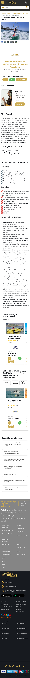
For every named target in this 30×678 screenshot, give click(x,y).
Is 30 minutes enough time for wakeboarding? (14, 488)
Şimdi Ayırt (21, 79)
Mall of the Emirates (22, 535)
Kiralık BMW (3, 636)
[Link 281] (9, 574)
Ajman (3, 558)
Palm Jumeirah (6, 554)
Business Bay (20, 529)
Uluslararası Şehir (22, 554)
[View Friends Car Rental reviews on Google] (15, 616)
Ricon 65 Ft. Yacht (14, 401)
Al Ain (3, 561)
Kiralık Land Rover (5, 633)
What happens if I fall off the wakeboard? (13, 467)
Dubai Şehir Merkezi (22, 548)
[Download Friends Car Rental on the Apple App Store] (6, 595)
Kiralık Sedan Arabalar (20, 631)
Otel (6, 383)
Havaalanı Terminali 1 (7, 530)
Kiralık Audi (3, 631)
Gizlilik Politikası (19, 606)
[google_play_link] (19, 595)
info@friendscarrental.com (10, 586)
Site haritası (18, 609)
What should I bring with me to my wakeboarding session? (14, 459)
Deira (18, 544)
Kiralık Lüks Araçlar (20, 621)
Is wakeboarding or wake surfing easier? (14, 481)
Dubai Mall (20, 532)
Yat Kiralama (15, 382)
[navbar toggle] (2, 2)
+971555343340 (8, 582)
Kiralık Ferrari (3, 623)
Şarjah (3, 568)
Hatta (3, 564)
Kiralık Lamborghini (5, 628)
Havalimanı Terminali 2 (5, 540)
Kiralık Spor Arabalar (20, 623)
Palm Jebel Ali (6, 551)
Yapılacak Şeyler (23, 382)
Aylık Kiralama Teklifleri (21, 604)
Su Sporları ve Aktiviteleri (21, 13)
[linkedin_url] (20, 666)
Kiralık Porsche (4, 638)
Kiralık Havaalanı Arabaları (21, 633)
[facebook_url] (6, 666)
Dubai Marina (5, 544)
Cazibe (9, 13)
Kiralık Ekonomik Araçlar (21, 626)
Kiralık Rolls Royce (5, 621)
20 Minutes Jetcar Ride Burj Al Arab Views (14, 337)
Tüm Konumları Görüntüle (23, 503)
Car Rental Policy (4, 604)
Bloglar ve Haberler (5, 609)
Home (3, 13)
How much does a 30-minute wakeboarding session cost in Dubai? (13, 444)
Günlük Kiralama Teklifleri (21, 602)
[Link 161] (15, 328)
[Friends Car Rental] (11, 2)
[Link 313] (13, 648)
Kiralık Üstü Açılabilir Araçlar (22, 638)
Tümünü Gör (23, 372)
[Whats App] (12, 79)
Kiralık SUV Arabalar (20, 636)
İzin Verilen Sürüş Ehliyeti (6, 606)
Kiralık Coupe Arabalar (21, 628)
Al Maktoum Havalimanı (5, 526)
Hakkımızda (3, 602)
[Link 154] (15, 55)
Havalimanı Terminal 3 (7, 535)
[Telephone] (5, 79)
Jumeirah (4, 548)
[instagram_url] (10, 666)
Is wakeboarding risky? (11, 474)
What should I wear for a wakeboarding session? (12, 452)
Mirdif (18, 551)
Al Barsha (19, 525)
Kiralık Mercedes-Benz (6, 626)
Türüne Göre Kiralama (21, 611)
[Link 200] (15, 393)
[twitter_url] (24, 666)
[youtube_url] (16, 666)
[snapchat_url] (13, 666)
